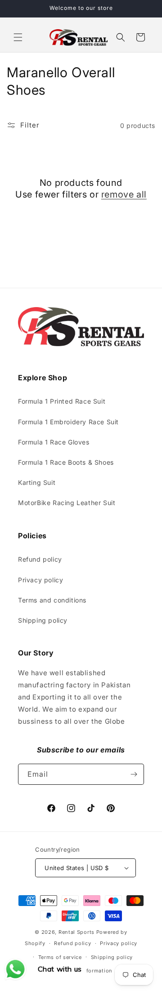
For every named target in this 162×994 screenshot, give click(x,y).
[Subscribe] (134, 774)
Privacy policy (40, 580)
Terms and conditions (52, 600)
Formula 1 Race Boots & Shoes (66, 462)
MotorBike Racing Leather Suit (66, 502)
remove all (124, 194)
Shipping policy (43, 620)
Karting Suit (36, 482)
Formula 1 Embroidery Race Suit (68, 422)
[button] (18, 37)
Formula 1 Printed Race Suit (61, 401)
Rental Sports (76, 932)
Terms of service (60, 957)
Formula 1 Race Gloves (54, 442)
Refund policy (40, 559)
